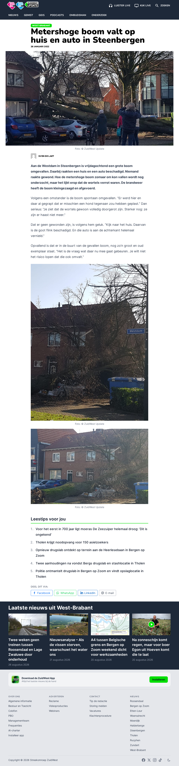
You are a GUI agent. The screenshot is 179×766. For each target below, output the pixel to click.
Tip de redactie (98, 700)
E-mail (109, 593)
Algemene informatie (20, 700)
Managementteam (18, 720)
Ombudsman (77, 15)
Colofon (12, 710)
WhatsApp (67, 593)
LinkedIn (89, 593)
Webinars (54, 710)
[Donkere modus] (169, 760)
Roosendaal (136, 700)
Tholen (134, 735)
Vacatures (95, 710)
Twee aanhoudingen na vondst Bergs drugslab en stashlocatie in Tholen (90, 563)
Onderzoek (99, 15)
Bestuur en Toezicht (19, 705)
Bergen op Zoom (139, 705)
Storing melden (98, 705)
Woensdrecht (137, 715)
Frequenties (15, 725)
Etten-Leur (136, 710)
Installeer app (16, 735)
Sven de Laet (46, 156)
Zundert (134, 745)
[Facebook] (143, 760)
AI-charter (14, 730)
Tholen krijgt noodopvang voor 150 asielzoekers (72, 542)
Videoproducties (58, 705)
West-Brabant (41, 25)
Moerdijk (135, 720)
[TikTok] (160, 760)
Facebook (43, 593)
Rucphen (135, 740)
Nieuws (13, 15)
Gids (42, 15)
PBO (10, 715)
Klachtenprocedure (100, 715)
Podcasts (57, 15)
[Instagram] (154, 760)
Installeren (158, 679)
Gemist (28, 15)
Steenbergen (137, 730)
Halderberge (137, 725)
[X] (149, 760)
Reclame (54, 700)
